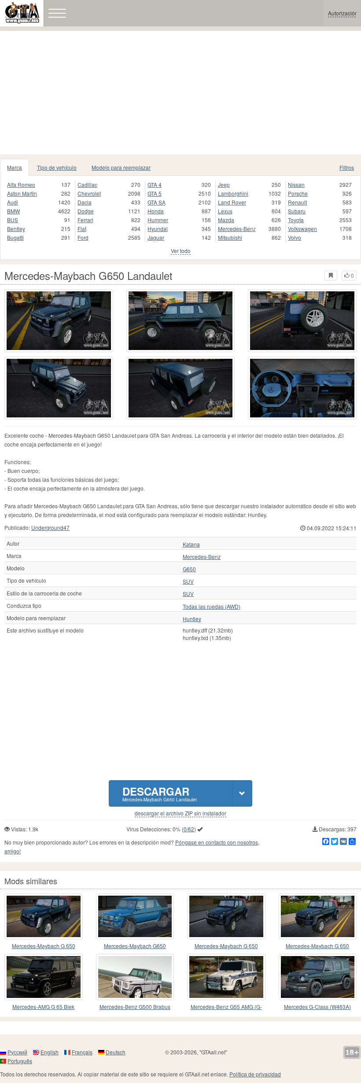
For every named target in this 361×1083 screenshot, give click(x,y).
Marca (14, 167)
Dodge (85, 211)
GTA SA (156, 202)
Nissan (296, 184)
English (50, 1052)
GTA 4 (154, 184)
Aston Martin (22, 193)
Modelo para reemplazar (121, 167)
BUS (12, 219)
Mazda (226, 219)
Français (82, 1052)
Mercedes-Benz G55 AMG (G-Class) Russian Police (226, 1007)
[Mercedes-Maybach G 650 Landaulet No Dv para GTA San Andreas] (226, 916)
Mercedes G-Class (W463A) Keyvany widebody (317, 1007)
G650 (189, 569)
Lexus (225, 211)
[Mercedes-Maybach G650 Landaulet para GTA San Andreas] (58, 320)
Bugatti (15, 237)
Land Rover (232, 202)
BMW (13, 211)
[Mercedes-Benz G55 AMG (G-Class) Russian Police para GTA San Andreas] (226, 977)
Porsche (298, 193)
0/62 (189, 829)
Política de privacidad (255, 1074)
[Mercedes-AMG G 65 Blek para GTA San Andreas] (43, 977)
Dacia (84, 202)
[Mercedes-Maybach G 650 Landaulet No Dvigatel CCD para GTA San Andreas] (318, 916)
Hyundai (157, 228)
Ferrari (85, 219)
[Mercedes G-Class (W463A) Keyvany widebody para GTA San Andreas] (318, 977)
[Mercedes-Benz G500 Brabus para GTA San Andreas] (135, 977)
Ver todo (181, 250)
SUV (188, 581)
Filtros (346, 167)
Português (19, 1060)
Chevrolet (89, 193)
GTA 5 (154, 193)
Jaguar (155, 237)
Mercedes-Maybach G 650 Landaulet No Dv (226, 946)
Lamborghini (233, 193)
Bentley (16, 228)
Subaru (297, 211)
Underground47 (50, 527)
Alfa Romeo (21, 184)
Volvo (294, 237)
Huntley (192, 619)
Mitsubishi (230, 237)
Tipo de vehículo (57, 167)
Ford (82, 237)
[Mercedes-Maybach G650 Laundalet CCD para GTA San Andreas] (135, 916)
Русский (17, 1052)
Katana (191, 544)
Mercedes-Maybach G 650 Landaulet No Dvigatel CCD (317, 946)
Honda (155, 211)
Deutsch (115, 1052)
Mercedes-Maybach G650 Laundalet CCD (135, 946)
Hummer (157, 219)
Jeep (224, 184)
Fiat (81, 228)
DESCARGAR (159, 793)
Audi (12, 202)
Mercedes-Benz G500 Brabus (134, 1006)
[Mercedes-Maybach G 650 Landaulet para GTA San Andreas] (43, 916)
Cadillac (87, 184)
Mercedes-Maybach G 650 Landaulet (43, 946)
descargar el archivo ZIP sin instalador (180, 813)
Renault (297, 202)
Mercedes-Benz (237, 228)
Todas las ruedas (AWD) (211, 606)
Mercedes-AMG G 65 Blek (43, 1006)
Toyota (296, 219)
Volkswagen (302, 228)
